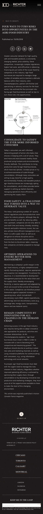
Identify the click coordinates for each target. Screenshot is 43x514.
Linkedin (20, 482)
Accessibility (11, 445)
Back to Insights (12, 21)
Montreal (21, 472)
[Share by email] (30, 48)
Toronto (21, 461)
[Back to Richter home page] (22, 430)
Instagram (21, 490)
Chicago (20, 455)
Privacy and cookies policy (27, 442)
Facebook (21, 486)
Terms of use (11, 442)
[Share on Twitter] (12, 48)
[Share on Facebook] (18, 48)
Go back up (21, 418)
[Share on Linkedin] (24, 48)
